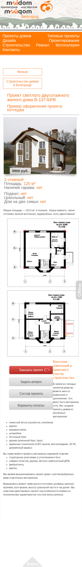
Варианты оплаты (31, 405)
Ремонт (43, 45)
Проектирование (64, 40)
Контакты (11, 49)
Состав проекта (31, 393)
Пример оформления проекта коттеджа (34, 108)
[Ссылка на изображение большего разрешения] (43, 252)
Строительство (16, 45)
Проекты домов (17, 36)
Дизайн (9, 40)
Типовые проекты (63, 36)
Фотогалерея (67, 45)
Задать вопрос (31, 381)
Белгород (30, 16)
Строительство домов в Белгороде (22, 83)
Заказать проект (31, 370)
